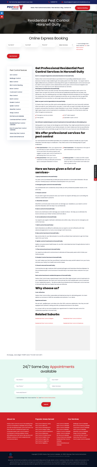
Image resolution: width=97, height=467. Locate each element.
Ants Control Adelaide (63, 423)
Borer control (14, 88)
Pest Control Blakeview (41, 433)
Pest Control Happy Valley (42, 429)
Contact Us (67, 7)
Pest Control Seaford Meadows (44, 431)
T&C (85, 45)
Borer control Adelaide (63, 427)
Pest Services (55, 7)
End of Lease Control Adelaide (81, 439)
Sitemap (69, 454)
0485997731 (54, 2)
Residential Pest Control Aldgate (44, 318)
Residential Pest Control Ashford (72, 318)
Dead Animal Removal (17, 137)
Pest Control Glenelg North (42, 427)
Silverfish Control (15, 109)
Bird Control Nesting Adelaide (81, 425)
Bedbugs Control (15, 78)
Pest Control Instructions (43, 7)
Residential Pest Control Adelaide (17, 124)
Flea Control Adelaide (63, 429)
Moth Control (14, 99)
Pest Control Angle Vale (42, 439)
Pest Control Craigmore (42, 441)
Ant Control (13, 75)
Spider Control (14, 106)
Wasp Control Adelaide (79, 433)
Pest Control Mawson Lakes (43, 423)
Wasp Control (14, 113)
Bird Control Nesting (16, 85)
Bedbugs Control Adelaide (80, 423)
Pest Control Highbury (41, 443)
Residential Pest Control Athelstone (73, 323)
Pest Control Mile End (41, 425)
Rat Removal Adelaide (17, 116)
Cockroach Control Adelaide (81, 427)
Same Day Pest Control (17, 133)
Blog (62, 7)
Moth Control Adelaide (79, 429)
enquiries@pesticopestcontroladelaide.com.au (77, 2)
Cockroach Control (16, 92)
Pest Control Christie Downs (43, 435)
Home (32, 7)
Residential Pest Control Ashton (44, 323)
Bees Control (14, 82)
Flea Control (14, 95)
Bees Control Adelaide (63, 425)
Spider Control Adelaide (63, 433)
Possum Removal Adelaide (64, 437)
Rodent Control (15, 102)
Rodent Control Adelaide (63, 431)
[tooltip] (2, 13)
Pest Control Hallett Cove (42, 437)
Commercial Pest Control (18, 119)
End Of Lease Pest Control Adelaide (18, 129)
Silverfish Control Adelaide (80, 431)
